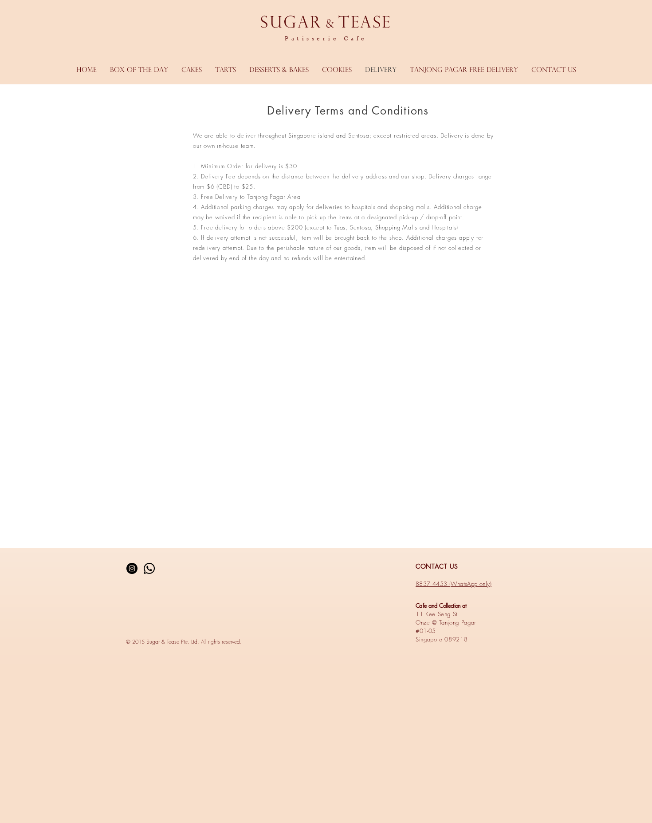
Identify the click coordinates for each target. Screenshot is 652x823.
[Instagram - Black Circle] (131, 568)
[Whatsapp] (149, 568)
